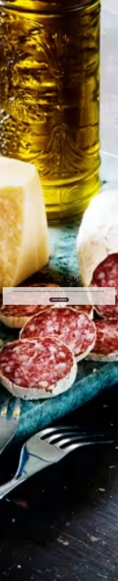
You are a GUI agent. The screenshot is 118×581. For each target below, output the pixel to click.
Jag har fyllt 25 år (59, 300)
